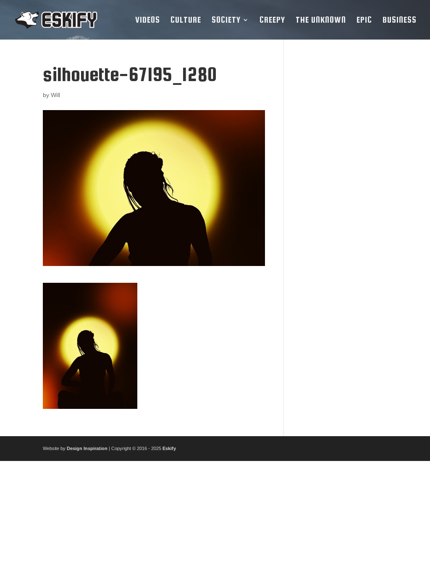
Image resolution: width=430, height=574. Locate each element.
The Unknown (321, 20)
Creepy (272, 20)
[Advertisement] (341, 190)
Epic (364, 20)
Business (400, 20)
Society (226, 20)
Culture (185, 20)
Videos (147, 20)
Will (55, 95)
